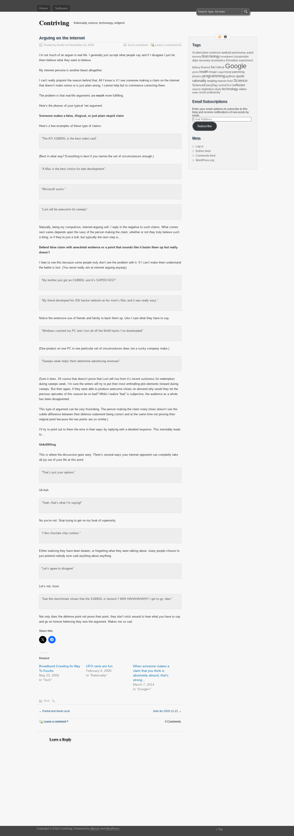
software (238, 85)
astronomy (239, 52)
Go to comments (138, 45)
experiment (246, 60)
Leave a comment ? (56, 721)
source (196, 89)
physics (197, 76)
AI (193, 52)
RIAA (230, 81)
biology (214, 56)
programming (213, 76)
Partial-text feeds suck (54, 711)
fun (213, 67)
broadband (227, 56)
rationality (199, 81)
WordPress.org (205, 160)
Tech (47, 700)
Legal (220, 72)
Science (240, 80)
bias (205, 56)
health (203, 72)
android (226, 52)
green (195, 72)
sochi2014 (225, 85)
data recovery (201, 60)
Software (61, 8)
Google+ (225, 36)
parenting (238, 72)
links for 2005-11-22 (167, 711)
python (230, 76)
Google (235, 66)
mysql (228, 72)
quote (240, 76)
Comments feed (205, 155)
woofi (202, 92)
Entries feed (203, 151)
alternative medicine (208, 52)
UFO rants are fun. (99, 666)
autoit (249, 52)
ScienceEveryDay (205, 85)
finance (205, 67)
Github (220, 67)
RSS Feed (220, 36)
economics (218, 60)
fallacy (196, 67)
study (218, 89)
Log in (200, 146)
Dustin (61, 45)
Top (220, 829)
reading (212, 81)
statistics (207, 89)
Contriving (54, 22)
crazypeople (241, 56)
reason (222, 81)
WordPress (112, 828)
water (195, 92)
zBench (94, 828)
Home (43, 8)
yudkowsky (213, 92)
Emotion (232, 60)
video (243, 89)
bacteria (196, 56)
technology (230, 89)
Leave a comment (166, 45)
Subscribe (204, 126)
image (213, 72)
